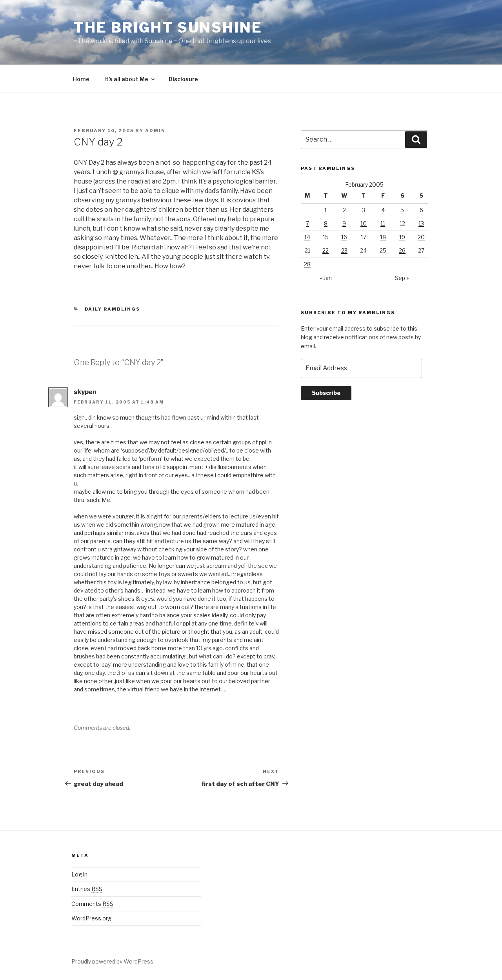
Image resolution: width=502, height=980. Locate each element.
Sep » (402, 278)
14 (307, 237)
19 (402, 237)
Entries (86, 888)
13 (421, 223)
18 (383, 237)
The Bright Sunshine (168, 27)
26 (402, 250)
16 (344, 237)
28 (307, 264)
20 (421, 237)
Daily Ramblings (112, 309)
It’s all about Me (126, 79)
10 (363, 223)
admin (155, 130)
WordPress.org (91, 918)
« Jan (326, 278)
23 (344, 250)
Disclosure (183, 79)
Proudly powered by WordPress (112, 961)
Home (81, 79)
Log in (79, 874)
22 (325, 250)
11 (382, 223)
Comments (92, 903)
